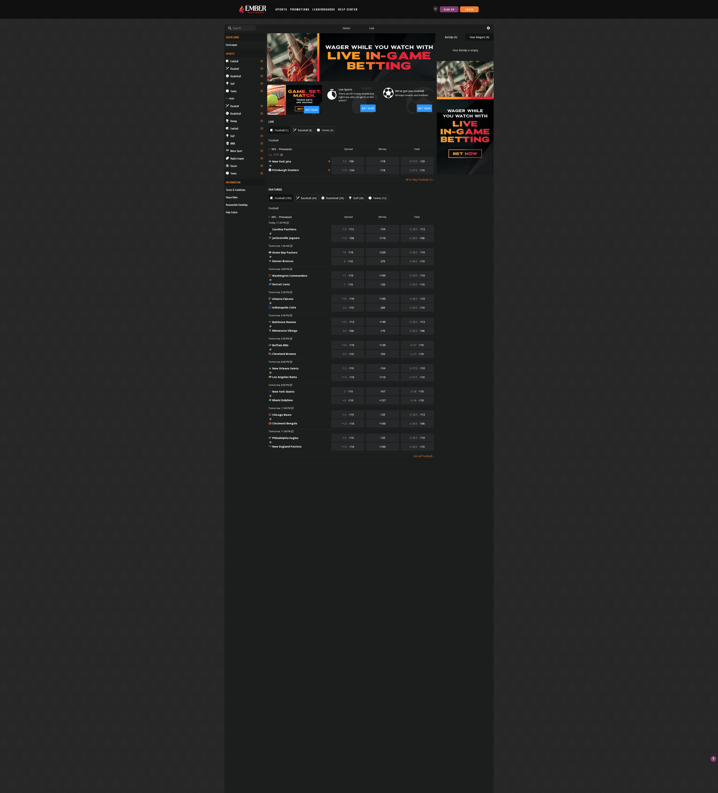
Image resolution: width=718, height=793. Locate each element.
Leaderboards (323, 9)
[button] (346, 28)
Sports (281, 9)
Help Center (348, 9)
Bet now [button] (368, 108)
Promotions (299, 9)
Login (469, 9)
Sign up (449, 9)
